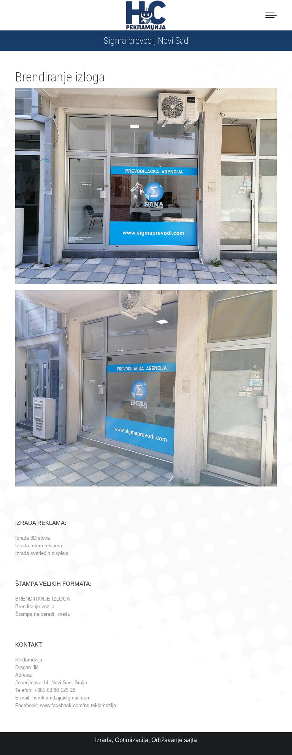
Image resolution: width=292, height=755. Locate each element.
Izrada (103, 740)
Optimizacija (131, 740)
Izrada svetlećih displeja (41, 553)
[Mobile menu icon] (271, 15)
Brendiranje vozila (34, 606)
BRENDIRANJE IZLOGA (42, 599)
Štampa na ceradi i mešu (42, 614)
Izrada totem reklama (38, 545)
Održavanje (166, 740)
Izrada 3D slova (32, 538)
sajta (190, 740)
